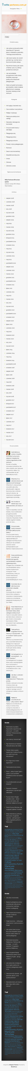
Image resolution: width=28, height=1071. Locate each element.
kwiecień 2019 (10, 360)
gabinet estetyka (10, 852)
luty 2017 (8, 436)
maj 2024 (9, 248)
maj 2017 (8, 425)
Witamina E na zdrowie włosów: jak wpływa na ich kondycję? (14, 481)
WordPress (14, 1066)
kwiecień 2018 (10, 385)
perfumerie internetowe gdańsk (11, 879)
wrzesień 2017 (10, 411)
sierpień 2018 (10, 371)
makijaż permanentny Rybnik (14, 863)
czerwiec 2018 (10, 378)
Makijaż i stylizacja (11, 113)
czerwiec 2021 (10, 292)
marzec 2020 (10, 339)
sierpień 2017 (10, 414)
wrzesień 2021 (10, 284)
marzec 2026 (10, 205)
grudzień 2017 (10, 400)
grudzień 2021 (10, 277)
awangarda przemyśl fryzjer (14, 829)
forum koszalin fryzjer (17, 845)
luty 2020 (9, 342)
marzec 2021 (10, 299)
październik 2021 (11, 281)
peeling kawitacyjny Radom (12, 876)
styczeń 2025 (10, 230)
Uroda (8, 158)
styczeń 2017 (10, 439)
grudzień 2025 (10, 216)
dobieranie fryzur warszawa (14, 837)
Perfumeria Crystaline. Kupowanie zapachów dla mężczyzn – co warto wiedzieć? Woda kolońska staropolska (13, 731)
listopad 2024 (10, 238)
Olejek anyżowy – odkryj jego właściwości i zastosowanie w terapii (14, 923)
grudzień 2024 (10, 234)
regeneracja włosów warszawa (11, 882)
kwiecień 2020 (10, 335)
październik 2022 (11, 263)
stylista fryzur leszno (17, 883)
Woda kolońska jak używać (17, 886)
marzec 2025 (10, 227)
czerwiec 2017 (10, 421)
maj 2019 (8, 357)
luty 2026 (9, 209)
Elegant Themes (13, 1064)
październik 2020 (11, 313)
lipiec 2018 (9, 375)
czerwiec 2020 (10, 328)
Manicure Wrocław (9, 867)
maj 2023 (9, 259)
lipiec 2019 (9, 349)
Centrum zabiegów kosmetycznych (14, 830)
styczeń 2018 (10, 396)
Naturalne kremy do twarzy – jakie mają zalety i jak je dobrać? (14, 984)
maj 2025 (9, 223)
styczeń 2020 (10, 346)
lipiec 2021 (9, 288)
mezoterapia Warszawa (13, 870)
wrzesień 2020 (10, 317)
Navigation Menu (15, 8)
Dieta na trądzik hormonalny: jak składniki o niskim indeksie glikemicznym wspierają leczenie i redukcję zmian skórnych (14, 89)
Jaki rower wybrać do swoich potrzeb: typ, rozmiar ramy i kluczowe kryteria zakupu (14, 60)
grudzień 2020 (10, 310)
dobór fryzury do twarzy (13, 839)
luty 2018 (9, 393)
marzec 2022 (10, 274)
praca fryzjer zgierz (19, 1046)
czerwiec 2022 (10, 270)
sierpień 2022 (10, 266)
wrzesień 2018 (10, 367)
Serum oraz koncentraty (13, 151)
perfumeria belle (13, 877)
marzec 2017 (10, 432)
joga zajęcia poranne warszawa (12, 856)
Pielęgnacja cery (11, 133)
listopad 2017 (10, 403)
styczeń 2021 (10, 306)
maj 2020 (9, 331)
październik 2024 (11, 241)
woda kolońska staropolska (10, 887)
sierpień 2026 (10, 198)
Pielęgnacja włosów (12, 140)
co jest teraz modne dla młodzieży (11, 832)
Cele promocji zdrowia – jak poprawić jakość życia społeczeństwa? (14, 975)
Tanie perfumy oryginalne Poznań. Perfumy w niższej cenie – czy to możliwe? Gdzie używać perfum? (14, 633)
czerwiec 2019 (10, 353)
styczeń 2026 (10, 212)
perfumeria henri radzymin (15, 878)
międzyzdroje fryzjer (9, 872)
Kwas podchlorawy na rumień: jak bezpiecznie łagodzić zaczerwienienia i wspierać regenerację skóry (14, 559)
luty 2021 (8, 303)
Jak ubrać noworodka (12, 897)
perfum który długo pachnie (13, 880)
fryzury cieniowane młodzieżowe (11, 848)
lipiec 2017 (9, 418)
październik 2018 (11, 364)
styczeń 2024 (10, 252)
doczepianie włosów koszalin (12, 842)
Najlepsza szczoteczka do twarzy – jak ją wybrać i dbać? (14, 699)
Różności (9, 148)
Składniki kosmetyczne (12, 155)
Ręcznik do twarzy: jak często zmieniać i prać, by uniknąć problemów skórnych (14, 68)
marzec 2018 (10, 389)
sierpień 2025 (10, 220)
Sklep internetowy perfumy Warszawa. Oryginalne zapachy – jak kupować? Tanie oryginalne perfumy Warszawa (14, 818)
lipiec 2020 (9, 324)
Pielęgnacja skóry (11, 137)
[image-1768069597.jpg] (14, 33)
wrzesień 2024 (10, 245)
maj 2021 (8, 295)
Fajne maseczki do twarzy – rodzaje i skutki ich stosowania (14, 914)
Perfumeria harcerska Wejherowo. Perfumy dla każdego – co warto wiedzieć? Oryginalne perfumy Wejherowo (13, 944)
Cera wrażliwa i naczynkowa (14, 109)
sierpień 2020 (10, 321)
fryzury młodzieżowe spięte (14, 851)
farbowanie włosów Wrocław (12, 844)
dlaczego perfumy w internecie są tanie (14, 835)
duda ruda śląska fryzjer (14, 842)
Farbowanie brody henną (13, 767)
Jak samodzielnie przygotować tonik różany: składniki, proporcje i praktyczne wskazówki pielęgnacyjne (14, 77)
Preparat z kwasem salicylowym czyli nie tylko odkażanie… (13, 790)
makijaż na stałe (16, 860)
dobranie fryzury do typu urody (11, 838)
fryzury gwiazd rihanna (17, 849)
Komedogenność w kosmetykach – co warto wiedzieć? (14, 656)
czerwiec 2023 (10, 256)
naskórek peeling (16, 874)
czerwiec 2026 (10, 202)
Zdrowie (8, 162)
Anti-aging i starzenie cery (13, 105)
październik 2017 (11, 407)
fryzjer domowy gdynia (9, 1012)
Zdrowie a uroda (11, 166)
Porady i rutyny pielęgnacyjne (14, 144)
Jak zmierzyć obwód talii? (13, 739)
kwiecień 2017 (10, 429)
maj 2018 (8, 382)
